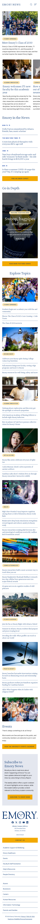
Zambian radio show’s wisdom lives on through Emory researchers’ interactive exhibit (19, 475)
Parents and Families (10, 910)
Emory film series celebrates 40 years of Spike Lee (18, 461)
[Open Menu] (35, 4)
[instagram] (20, 822)
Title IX (29, 916)
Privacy (23, 916)
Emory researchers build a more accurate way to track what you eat (20, 571)
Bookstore (6, 889)
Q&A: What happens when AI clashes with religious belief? (17, 690)
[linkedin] (27, 822)
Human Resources (9, 900)
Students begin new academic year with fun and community (19, 310)
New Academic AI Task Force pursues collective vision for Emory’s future (19, 423)
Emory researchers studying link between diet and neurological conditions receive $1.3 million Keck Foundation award (19, 532)
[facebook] (13, 822)
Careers (5, 894)
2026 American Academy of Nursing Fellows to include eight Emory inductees (19, 416)
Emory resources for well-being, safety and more (20, 372)
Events (5, 858)
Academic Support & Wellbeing (13, 848)
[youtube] (24, 822)
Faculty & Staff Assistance (12, 864)
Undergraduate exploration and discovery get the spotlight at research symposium (19, 409)
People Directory (9, 874)
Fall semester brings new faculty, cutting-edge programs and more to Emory (19, 366)
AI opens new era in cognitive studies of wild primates (18, 587)
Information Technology (11, 905)
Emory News (11, 4)
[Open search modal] (31, 4)
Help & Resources (9, 869)
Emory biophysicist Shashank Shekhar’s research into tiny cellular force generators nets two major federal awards (19, 579)
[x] (16, 822)
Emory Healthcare (9, 853)
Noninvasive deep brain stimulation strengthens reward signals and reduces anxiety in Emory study (19, 523)
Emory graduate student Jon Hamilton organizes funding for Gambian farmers (20, 683)
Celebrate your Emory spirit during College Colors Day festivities (18, 360)
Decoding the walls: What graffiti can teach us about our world (19, 637)
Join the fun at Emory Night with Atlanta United (19, 624)
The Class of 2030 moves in (12, 323)
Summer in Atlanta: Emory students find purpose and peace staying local (20, 630)
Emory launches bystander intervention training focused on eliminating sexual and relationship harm (19, 675)
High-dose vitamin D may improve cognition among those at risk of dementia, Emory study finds (19, 513)
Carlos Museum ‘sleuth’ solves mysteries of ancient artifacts (17, 468)
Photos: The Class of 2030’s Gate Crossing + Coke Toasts (20, 317)
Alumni (5, 883)
